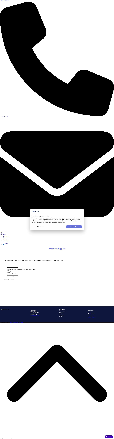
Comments (9, 266)
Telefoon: (9, 274)
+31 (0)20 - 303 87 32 (4, 116)
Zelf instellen (39, 226)
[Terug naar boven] (57, 437)
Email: (8, 272)
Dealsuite (94, 317)
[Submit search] (11, 438)
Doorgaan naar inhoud (4, 0)
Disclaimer (21, 322)
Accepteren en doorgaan (74, 226)
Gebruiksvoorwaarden (14, 322)
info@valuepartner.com (4, 232)
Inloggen (1, 233)
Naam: (8, 270)
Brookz (89, 317)
